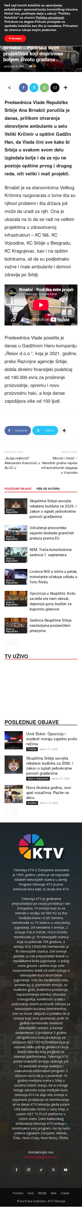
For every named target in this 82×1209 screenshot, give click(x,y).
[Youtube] (65, 1170)
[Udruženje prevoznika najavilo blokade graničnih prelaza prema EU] (16, 533)
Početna (18, 1193)
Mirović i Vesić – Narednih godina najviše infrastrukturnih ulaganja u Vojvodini (59, 465)
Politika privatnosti (50, 17)
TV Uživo (16, 656)
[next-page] (15, 642)
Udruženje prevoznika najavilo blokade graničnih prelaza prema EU (52, 532)
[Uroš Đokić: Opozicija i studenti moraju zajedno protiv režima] (14, 740)
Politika (32, 749)
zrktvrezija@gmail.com (41, 1157)
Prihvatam (15, 38)
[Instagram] (28, 1169)
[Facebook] (23, 87)
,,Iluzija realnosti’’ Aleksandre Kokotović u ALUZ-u (22, 463)
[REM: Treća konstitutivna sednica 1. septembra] (16, 555)
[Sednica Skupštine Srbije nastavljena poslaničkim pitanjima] (16, 625)
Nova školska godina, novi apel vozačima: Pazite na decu (48, 792)
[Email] (54, 87)
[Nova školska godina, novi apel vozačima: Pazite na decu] (14, 794)
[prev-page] (7, 642)
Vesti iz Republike (12, 511)
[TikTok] (41, 1170)
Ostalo (65, 1193)
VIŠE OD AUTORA (48, 489)
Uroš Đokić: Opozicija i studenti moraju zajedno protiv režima (51, 738)
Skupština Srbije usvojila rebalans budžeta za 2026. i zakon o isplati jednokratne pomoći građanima (49, 765)
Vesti (31, 1193)
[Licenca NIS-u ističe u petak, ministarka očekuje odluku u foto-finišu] (16, 577)
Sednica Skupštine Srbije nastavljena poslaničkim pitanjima (51, 625)
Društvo (32, 802)
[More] (65, 87)
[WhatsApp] (44, 87)
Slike (53, 1193)
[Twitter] (33, 87)
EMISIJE (42, 1193)
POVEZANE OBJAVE (18, 489)
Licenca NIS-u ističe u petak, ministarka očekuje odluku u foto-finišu (53, 576)
